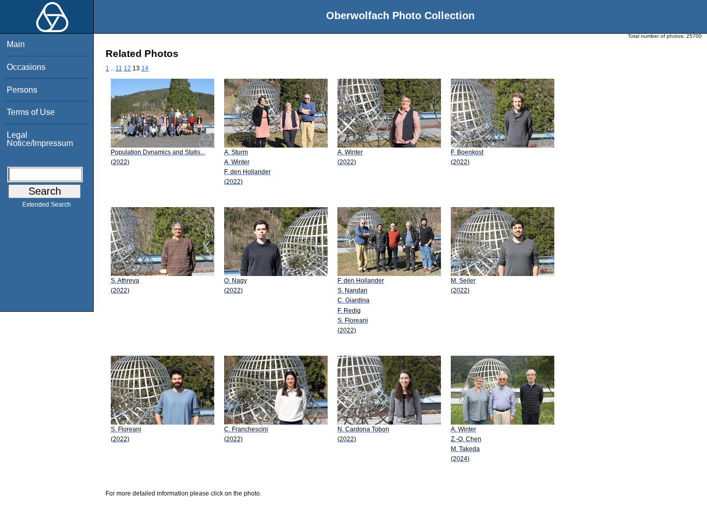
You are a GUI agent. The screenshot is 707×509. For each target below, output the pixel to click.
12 (127, 68)
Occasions (26, 67)
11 (118, 68)
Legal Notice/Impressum (40, 139)
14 (145, 68)
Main (16, 44)
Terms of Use (31, 112)
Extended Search (46, 204)
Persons (22, 89)
